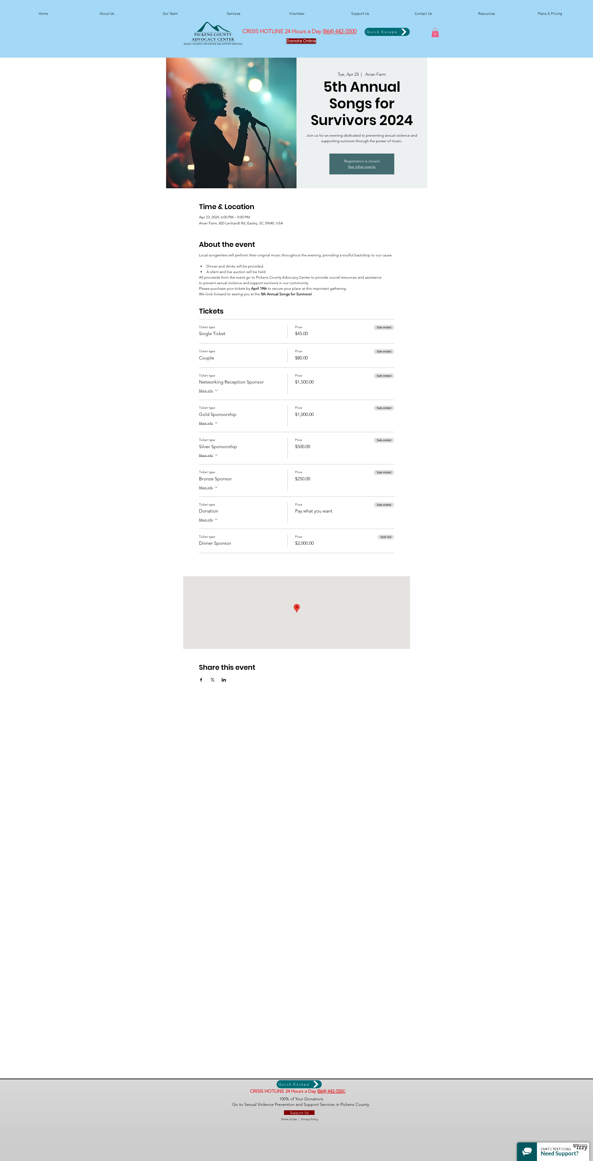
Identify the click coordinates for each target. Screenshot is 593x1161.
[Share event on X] (212, 680)
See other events (361, 166)
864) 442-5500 (340, 31)
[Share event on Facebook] (201, 680)
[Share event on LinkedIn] (224, 680)
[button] (435, 32)
